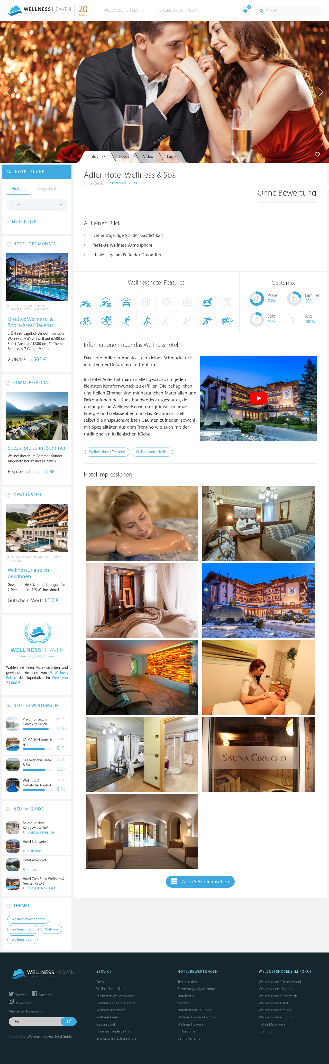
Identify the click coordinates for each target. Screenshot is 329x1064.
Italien (139, 183)
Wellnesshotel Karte (111, 989)
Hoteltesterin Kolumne (195, 1010)
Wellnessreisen (22, 940)
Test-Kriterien (187, 982)
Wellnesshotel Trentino (107, 452)
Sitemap (265, 1031)
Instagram (23, 1002)
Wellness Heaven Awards (196, 1017)
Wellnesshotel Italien (152, 452)
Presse (100, 982)
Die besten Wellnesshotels (115, 996)
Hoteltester (186, 996)
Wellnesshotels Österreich (278, 996)
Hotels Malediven (272, 1024)
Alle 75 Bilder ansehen (205, 882)
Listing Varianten (190, 1038)
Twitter (20, 995)
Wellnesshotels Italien (275, 1010)
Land (15, 205)
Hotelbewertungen (178, 10)
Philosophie (186, 1031)
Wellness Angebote (110, 1010)
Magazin (184, 1003)
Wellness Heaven (190, 1024)
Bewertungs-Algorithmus (196, 989)
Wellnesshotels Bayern (275, 989)
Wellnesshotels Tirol (273, 1003)
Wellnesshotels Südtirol (276, 1017)
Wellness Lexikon (109, 1017)
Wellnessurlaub (23, 929)
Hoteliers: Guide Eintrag (113, 1031)
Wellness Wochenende (28, 919)
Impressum (104, 1038)
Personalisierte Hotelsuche (115, 1003)
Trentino (118, 183)
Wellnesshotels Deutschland (280, 982)
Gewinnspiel (105, 1024)
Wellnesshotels (121, 10)
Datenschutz (126, 1038)
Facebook (45, 995)
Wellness (51, 929)
